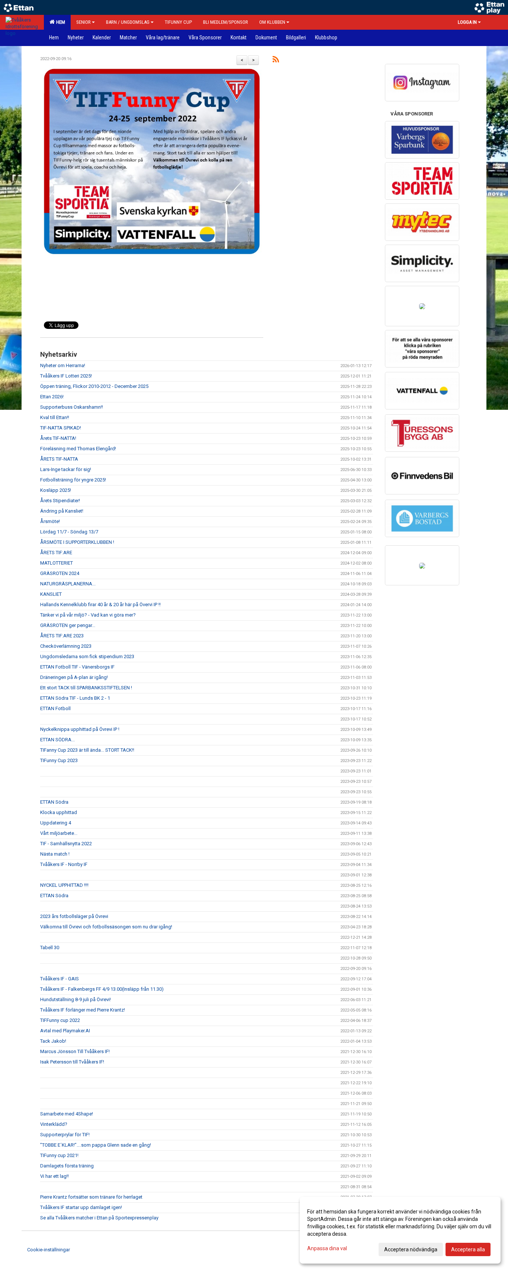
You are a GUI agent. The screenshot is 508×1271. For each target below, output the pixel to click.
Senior (83, 22)
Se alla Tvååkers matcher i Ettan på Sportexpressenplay (99, 1218)
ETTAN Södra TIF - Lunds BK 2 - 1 (75, 698)
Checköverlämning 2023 (65, 646)
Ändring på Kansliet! (61, 511)
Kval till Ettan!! (54, 417)
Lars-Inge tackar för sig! (65, 469)
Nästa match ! (55, 854)
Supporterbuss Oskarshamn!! (71, 407)
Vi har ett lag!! (54, 1176)
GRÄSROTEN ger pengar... (67, 625)
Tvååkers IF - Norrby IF (63, 864)
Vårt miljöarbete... (58, 833)
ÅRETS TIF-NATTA (59, 459)
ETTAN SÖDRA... (57, 739)
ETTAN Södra (54, 802)
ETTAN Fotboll (55, 708)
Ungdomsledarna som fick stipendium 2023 (87, 656)
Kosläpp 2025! (55, 490)
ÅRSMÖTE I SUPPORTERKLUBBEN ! (77, 542)
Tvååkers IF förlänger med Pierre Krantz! (82, 1010)
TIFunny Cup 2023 (59, 760)
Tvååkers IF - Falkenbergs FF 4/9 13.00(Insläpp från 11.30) (102, 989)
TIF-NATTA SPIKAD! (60, 428)
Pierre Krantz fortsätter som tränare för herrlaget (91, 1197)
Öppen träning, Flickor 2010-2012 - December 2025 (94, 386)
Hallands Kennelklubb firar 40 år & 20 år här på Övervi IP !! (100, 604)
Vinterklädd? (53, 1124)
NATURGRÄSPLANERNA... (68, 584)
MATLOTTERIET (56, 563)
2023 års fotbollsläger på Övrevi (74, 916)
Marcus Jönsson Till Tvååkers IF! (75, 1051)
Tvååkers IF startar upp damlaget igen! (81, 1207)
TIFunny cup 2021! (59, 1155)
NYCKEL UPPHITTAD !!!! (64, 885)
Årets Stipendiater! (60, 500)
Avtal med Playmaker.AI (65, 1030)
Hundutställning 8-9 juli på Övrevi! (75, 999)
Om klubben (272, 22)
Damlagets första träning (67, 1166)
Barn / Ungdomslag (127, 22)
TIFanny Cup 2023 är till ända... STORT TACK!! (87, 750)
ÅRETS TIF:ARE (56, 552)
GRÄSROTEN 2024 (59, 573)
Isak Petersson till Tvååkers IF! (72, 1062)
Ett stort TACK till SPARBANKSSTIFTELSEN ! (86, 687)
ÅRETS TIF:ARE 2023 (62, 635)
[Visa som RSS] (276, 60)
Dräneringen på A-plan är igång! (74, 677)
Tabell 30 (49, 947)
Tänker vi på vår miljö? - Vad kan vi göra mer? (88, 615)
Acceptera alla (468, 1249)
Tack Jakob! (53, 1041)
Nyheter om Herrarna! (62, 365)
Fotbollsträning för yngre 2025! (73, 480)
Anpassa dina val (327, 1248)
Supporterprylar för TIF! (65, 1134)
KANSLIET (51, 594)
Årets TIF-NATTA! (58, 438)
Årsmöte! (50, 521)
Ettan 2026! (52, 396)
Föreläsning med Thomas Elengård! (78, 448)
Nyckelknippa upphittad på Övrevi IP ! (79, 729)
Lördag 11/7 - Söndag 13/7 (69, 532)
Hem (59, 22)
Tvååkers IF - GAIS (59, 978)
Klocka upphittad (58, 812)
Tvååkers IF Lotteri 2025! (66, 376)
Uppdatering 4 (55, 823)
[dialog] (400, 1230)
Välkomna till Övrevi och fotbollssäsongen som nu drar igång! (106, 926)
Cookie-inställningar (48, 1249)
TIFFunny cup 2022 (60, 1020)
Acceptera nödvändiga (410, 1249)
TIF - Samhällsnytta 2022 (66, 843)
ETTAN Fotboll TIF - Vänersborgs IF (77, 667)
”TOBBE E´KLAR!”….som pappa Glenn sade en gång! (95, 1145)
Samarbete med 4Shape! (66, 1114)
